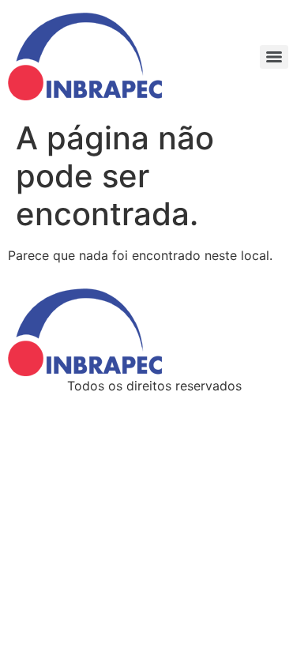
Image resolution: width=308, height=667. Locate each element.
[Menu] (274, 57)
